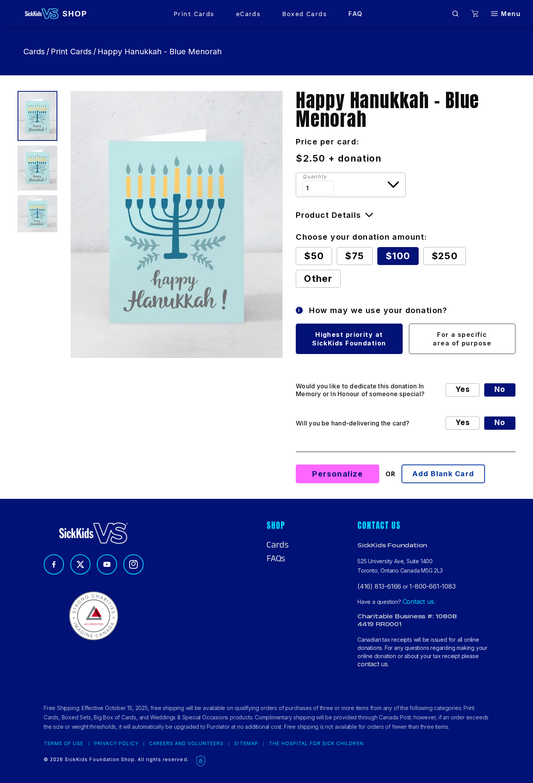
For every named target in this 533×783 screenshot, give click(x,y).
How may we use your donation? (373, 310)
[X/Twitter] (80, 564)
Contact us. (419, 601)
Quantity (314, 176)
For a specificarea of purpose (462, 339)
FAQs (275, 558)
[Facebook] (54, 564)
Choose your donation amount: (361, 237)
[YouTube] (107, 564)
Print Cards (194, 14)
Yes (462, 389)
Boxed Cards (304, 14)
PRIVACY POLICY (116, 743)
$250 (445, 256)
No (499, 389)
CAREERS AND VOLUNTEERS (186, 743)
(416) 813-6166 (379, 586)
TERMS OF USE (64, 743)
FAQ (355, 14)
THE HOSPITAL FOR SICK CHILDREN (316, 743)
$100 (398, 256)
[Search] (455, 13)
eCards (248, 14)
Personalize (337, 474)
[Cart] (474, 14)
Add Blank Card (443, 474)
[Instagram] (133, 564)
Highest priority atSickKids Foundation (349, 339)
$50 (314, 256)
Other (318, 278)
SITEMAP (246, 743)
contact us (372, 664)
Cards (34, 51)
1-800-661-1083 (432, 586)
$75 (354, 256)
